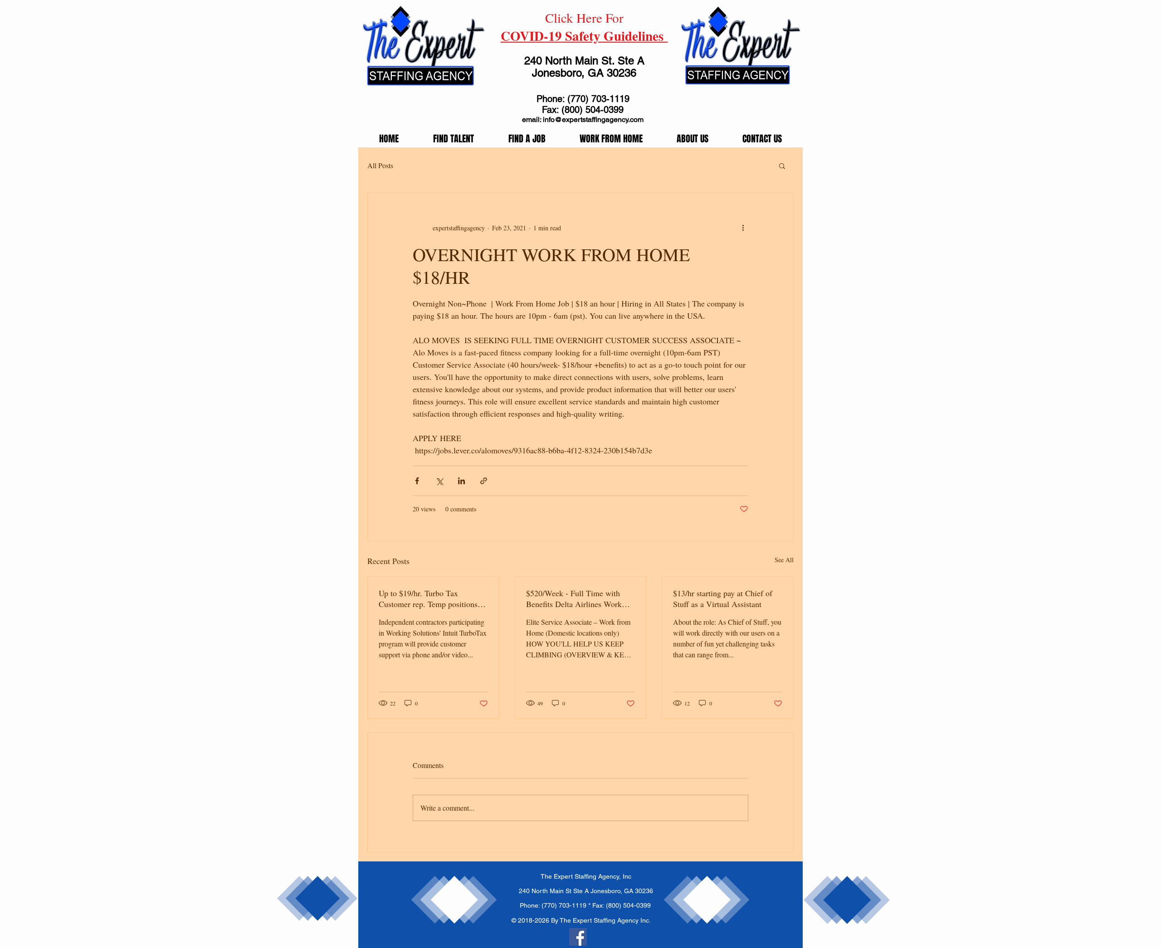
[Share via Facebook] (417, 480)
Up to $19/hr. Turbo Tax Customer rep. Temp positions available (428, 598)
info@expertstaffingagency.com (593, 119)
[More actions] (742, 227)
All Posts (380, 165)
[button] (782, 165)
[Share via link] (483, 480)
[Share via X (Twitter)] (439, 480)
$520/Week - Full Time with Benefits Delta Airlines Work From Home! (574, 598)
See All (784, 559)
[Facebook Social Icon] (578, 937)
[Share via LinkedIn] (461, 480)
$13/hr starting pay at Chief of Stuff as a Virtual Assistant (722, 598)
